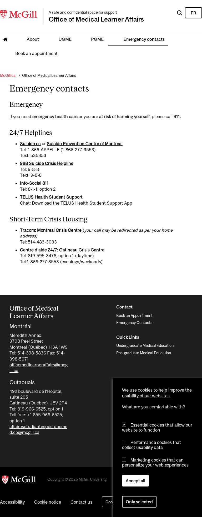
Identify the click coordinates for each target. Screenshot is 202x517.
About (33, 39)
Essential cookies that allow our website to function (157, 427)
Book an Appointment (134, 315)
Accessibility (12, 502)
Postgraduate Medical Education (143, 353)
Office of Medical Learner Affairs (49, 75)
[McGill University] (19, 14)
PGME (97, 39)
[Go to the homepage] (5, 39)
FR (193, 13)
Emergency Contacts (134, 322)
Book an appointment (36, 53)
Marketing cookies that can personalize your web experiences (155, 462)
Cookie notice (47, 502)
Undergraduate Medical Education (145, 345)
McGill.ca (8, 75)
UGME (65, 39)
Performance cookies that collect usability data (151, 445)
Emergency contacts (144, 39)
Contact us (81, 502)
